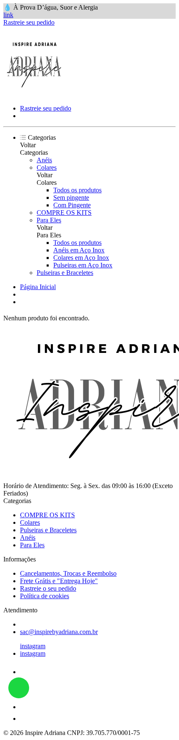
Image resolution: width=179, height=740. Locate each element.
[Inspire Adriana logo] (34, 94)
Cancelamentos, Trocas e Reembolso (68, 573)
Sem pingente (71, 197)
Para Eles (49, 220)
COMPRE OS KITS (64, 212)
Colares (47, 167)
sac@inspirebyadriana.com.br (59, 631)
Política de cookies (44, 595)
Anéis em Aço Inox (78, 250)
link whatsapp (18, 687)
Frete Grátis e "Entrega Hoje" (59, 580)
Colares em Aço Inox (81, 257)
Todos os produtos (77, 190)
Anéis (44, 160)
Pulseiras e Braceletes (65, 272)
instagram (32, 645)
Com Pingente (72, 205)
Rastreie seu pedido (29, 22)
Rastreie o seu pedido (48, 588)
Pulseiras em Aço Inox (82, 265)
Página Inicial (38, 286)
